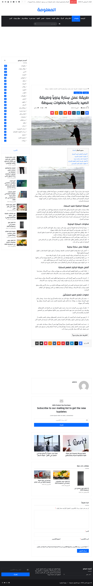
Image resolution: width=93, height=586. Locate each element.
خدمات (24, 126)
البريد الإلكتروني (84, 539)
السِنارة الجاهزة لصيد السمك (80, 154)
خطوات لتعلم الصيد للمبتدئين (79, 163)
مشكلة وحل (25, 18)
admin (84, 108)
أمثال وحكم (68, 18)
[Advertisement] (46, 41)
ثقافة (24, 123)
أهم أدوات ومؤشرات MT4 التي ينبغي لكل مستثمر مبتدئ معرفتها (10, 184)
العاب (24, 93)
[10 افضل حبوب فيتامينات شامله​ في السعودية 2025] (61, 475)
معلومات (76, 18)
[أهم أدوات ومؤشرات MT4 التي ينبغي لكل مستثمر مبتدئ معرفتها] (22, 183)
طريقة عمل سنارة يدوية (81, 158)
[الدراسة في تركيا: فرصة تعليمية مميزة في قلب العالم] (42, 474)
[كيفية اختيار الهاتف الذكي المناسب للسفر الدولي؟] (22, 233)
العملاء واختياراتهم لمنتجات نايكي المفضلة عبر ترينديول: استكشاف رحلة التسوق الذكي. (10, 172)
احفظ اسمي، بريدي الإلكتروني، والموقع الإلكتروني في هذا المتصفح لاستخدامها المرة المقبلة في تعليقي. (62, 546)
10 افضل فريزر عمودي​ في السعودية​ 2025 (81, 489)
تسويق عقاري (22, 137)
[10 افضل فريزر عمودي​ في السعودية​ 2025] (80, 478)
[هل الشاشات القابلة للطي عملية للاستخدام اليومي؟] (22, 216)
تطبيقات (23, 96)
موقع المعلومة (63, 582)
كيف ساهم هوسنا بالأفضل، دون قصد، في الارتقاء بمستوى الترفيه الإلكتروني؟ (9, 160)
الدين (10, 18)
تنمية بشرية (32, 18)
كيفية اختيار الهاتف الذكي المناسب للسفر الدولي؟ (10, 233)
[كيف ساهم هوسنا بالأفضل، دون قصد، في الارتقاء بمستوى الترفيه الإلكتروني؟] (22, 159)
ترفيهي (24, 102)
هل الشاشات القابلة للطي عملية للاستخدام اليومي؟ (10, 215)
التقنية (38, 18)
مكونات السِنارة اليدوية (81, 156)
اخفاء (74, 150)
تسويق (24, 134)
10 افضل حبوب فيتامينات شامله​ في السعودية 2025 (62, 482)
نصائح (57, 18)
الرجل (24, 105)
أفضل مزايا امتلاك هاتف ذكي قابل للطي (10, 207)
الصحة (53, 18)
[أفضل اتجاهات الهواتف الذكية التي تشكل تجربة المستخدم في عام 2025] (22, 194)
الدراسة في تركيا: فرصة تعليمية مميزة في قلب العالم (42, 481)
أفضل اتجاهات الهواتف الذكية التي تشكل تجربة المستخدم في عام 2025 (10, 196)
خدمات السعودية (21, 129)
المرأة (62, 18)
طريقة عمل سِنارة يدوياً (79, 335)
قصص (42, 18)
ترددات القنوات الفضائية (19, 132)
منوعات (24, 140)
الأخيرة (15, 150)
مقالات (24, 87)
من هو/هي (23, 120)
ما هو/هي (23, 78)
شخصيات (48, 18)
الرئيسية (83, 18)
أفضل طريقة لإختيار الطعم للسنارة (78, 161)
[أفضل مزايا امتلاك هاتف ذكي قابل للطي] (22, 207)
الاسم (87, 531)
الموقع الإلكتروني (56, 539)
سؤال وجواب (16, 18)
